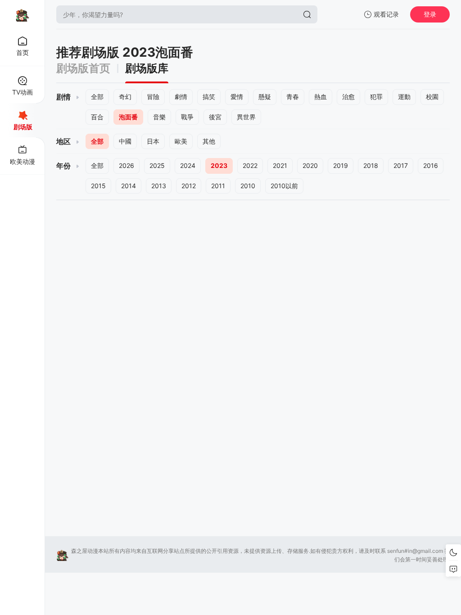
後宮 (215, 117)
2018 (370, 165)
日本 (153, 141)
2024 (187, 165)
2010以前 (284, 186)
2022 (250, 165)
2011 (218, 186)
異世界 (246, 117)
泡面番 (128, 117)
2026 (126, 165)
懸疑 (264, 96)
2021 (280, 165)
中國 (125, 141)
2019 (340, 165)
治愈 (348, 96)
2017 (400, 165)
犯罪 (376, 96)
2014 (128, 186)
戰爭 (187, 117)
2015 (98, 186)
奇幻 (125, 96)
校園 (432, 96)
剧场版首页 (83, 68)
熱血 (320, 96)
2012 (188, 186)
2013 (158, 186)
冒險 (153, 96)
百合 (97, 117)
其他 (209, 141)
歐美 (181, 141)
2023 (219, 165)
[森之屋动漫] (22, 14)
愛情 (236, 96)
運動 (404, 96)
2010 (247, 186)
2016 (430, 165)
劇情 (181, 96)
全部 (97, 96)
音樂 (159, 117)
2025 (157, 165)
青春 (292, 96)
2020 (310, 165)
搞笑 (209, 96)
